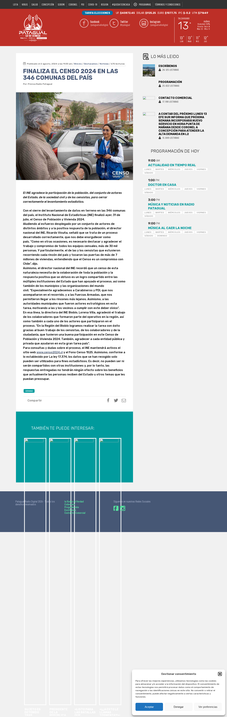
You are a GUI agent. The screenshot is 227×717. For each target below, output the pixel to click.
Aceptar (149, 706)
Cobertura (69, 504)
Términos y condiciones (168, 4)
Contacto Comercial (74, 512)
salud (35, 4)
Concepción (48, 4)
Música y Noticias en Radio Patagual (171, 206)
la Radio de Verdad (74, 501)
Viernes (201, 169)
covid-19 (92, 4)
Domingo (162, 236)
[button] (220, 674)
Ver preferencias (207, 706)
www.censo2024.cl (50, 352)
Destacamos (91, 64)
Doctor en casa (162, 185)
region (104, 4)
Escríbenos (70, 510)
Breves (78, 64)
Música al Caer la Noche (170, 228)
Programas (145, 4)
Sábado (149, 173)
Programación (71, 507)
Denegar (179, 706)
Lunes (148, 169)
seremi (61, 4)
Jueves (188, 169)
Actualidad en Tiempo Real (172, 165)
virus (25, 4)
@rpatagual (125, 23)
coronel (73, 4)
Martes (160, 169)
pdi (82, 4)
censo (29, 391)
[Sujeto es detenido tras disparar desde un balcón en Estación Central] (34, 455)
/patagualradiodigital (99, 23)
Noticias (104, 64)
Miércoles (174, 169)
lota (15, 4)
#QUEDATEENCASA (121, 4)
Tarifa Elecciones (97, 13)
